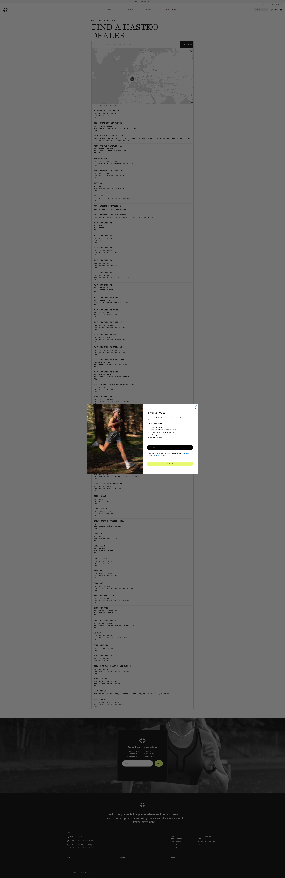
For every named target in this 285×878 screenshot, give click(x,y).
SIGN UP (170, 464)
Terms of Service (160, 455)
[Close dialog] (195, 407)
